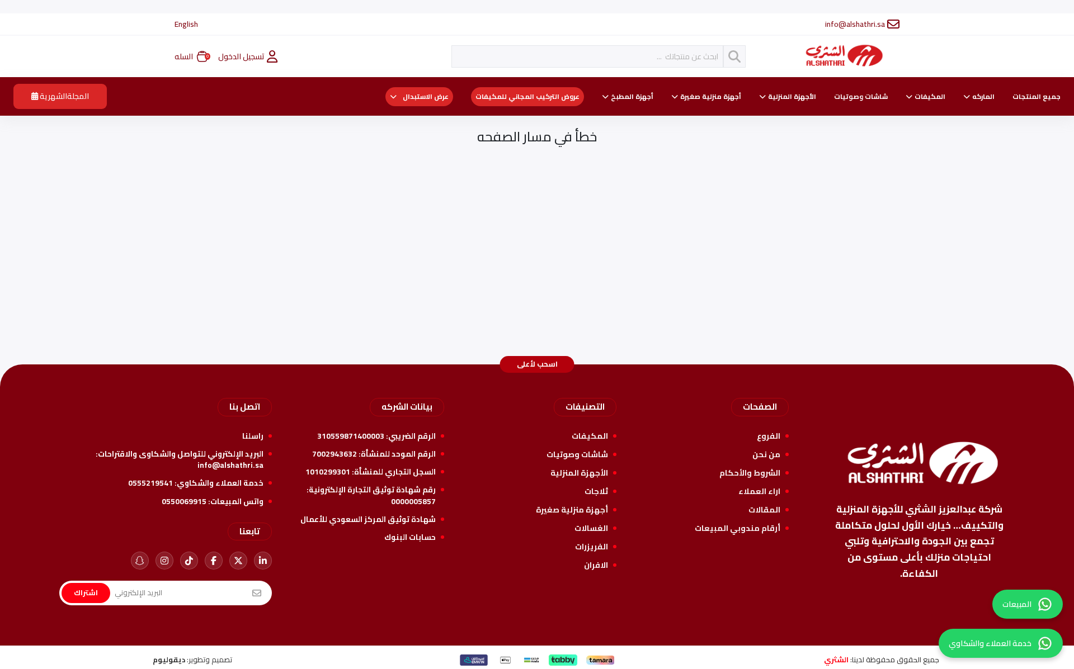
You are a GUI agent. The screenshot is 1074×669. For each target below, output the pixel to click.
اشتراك (86, 592)
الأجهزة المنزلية (792, 97)
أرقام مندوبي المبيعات (737, 528)
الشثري (836, 659)
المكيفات (930, 97)
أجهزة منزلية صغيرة (710, 97)
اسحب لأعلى (537, 364)
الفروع (768, 436)
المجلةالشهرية (63, 96)
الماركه (983, 97)
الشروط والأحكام (749, 473)
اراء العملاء (759, 491)
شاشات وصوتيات (861, 97)
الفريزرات (591, 546)
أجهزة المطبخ (632, 97)
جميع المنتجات (1036, 97)
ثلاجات (596, 491)
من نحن (766, 454)
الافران (596, 565)
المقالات (764, 509)
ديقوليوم (169, 659)
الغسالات (591, 528)
